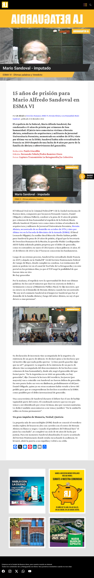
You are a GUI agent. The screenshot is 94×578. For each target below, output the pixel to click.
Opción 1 (87, 180)
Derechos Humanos (33, 116)
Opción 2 (87, 181)
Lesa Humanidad (67, 116)
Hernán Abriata (55, 116)
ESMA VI (45, 116)
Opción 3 (87, 182)
